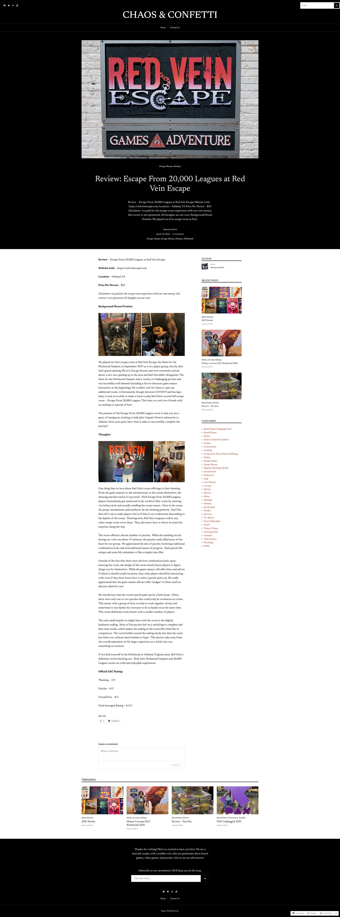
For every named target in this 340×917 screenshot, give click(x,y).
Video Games (210, 539)
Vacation (208, 535)
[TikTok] (17, 5)
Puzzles (207, 511)
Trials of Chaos (211, 528)
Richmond (188, 239)
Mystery (208, 504)
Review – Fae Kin (210, 406)
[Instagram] (13, 5)
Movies (207, 493)
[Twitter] (9, 5)
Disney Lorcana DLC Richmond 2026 (220, 363)
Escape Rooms (165, 166)
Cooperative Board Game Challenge (221, 454)
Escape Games (153, 239)
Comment (175, 765)
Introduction (210, 472)
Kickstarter (209, 475)
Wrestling (208, 543)
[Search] (336, 5)
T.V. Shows (209, 518)
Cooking (208, 450)
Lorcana (211, 360)
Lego (206, 479)
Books (204, 317)
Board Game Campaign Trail (217, 429)
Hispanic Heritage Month (216, 468)
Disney (204, 360)
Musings (218, 360)
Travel (207, 525)
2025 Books (207, 320)
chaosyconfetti (170, 229)
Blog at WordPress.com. (170, 911)
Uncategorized (211, 532)
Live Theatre (210, 482)
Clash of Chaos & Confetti (216, 440)
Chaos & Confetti (170, 15)
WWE (206, 546)
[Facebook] (4, 5)
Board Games (207, 403)
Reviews (177, 166)
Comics (207, 443)
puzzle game (209, 507)
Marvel (207, 489)
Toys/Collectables (212, 521)
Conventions (210, 447)
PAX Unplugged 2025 (229, 821)
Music (206, 496)
